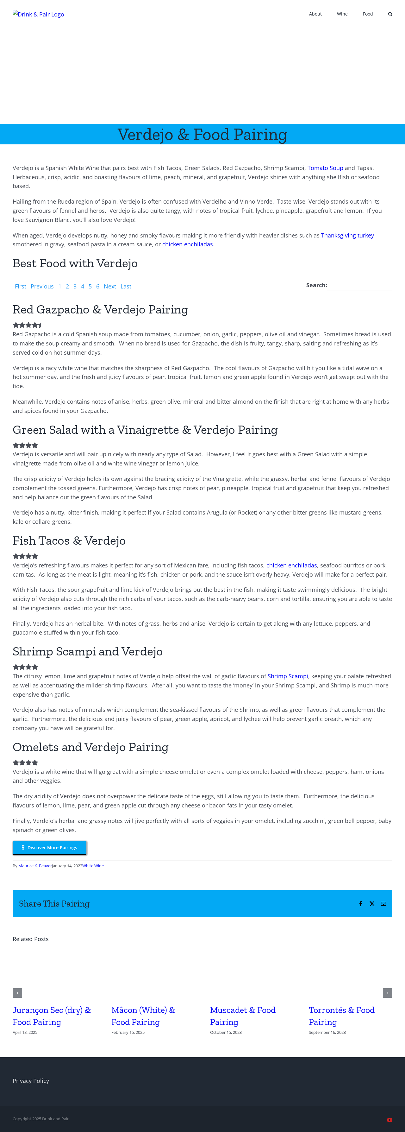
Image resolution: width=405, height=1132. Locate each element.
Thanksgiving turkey (347, 235)
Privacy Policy (31, 1081)
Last (126, 286)
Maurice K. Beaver (35, 866)
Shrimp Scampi (288, 676)
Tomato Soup (325, 168)
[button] (390, 13)
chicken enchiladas (187, 244)
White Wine (93, 866)
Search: (316, 285)
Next (110, 286)
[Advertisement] (202, 76)
